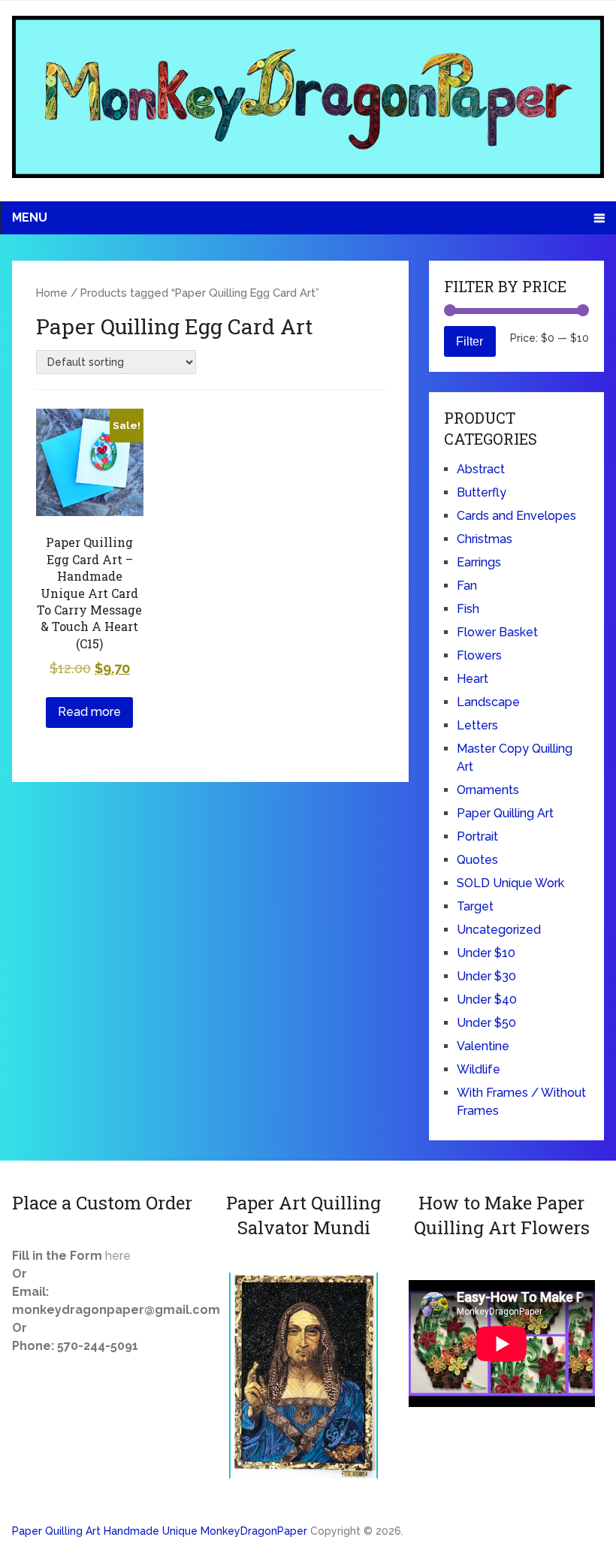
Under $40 (487, 999)
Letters (477, 725)
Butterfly (481, 492)
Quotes (477, 860)
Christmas (484, 539)
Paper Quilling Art (505, 813)
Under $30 (486, 976)
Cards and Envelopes (516, 516)
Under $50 (486, 1023)
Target (475, 906)
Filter (469, 341)
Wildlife (478, 1069)
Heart (472, 679)
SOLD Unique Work (510, 883)
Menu (29, 217)
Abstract (481, 469)
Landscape (488, 702)
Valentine (483, 1046)
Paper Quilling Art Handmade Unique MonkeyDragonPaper (159, 1531)
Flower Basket (497, 632)
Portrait (477, 836)
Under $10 (486, 953)
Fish (468, 609)
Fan (467, 585)
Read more (89, 712)
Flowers (479, 655)
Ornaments (488, 790)
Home (52, 292)
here (118, 1256)
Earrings (479, 562)
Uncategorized (499, 929)
